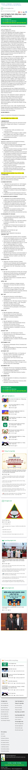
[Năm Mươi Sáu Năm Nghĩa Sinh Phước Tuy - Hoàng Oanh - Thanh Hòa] (5, 425)
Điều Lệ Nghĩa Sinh (4, 714)
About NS (2, 734)
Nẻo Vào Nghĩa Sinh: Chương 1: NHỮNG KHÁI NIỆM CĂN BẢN (14, 527)
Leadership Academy (5, 746)
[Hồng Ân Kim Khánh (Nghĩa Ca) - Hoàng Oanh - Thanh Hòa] (5, 444)
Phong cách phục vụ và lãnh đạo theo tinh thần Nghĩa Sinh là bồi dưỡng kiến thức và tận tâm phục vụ (14, 577)
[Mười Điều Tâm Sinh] (5, 670)
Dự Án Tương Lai (18, 719)
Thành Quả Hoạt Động (19, 717)
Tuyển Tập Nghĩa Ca (9, 396)
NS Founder (3, 736)
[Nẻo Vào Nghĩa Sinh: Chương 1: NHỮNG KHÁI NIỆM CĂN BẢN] (5, 687)
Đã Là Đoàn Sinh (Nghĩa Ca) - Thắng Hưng (17, 399)
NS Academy (4, 731)
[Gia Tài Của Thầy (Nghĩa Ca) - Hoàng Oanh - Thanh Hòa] (5, 406)
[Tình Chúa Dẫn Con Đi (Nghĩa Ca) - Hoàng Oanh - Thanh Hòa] (5, 418)
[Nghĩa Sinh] (3, 757)
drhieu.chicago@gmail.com (17, 768)
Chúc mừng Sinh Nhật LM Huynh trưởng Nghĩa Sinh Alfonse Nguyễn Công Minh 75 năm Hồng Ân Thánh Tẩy (13, 581)
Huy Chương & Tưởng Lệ (5, 720)
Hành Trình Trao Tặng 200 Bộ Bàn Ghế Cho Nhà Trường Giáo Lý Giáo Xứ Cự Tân (13, 481)
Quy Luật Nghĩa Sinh (5, 716)
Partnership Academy (5, 751)
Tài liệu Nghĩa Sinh (9, 588)
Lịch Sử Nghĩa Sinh (8, 8)
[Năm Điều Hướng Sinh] (5, 682)
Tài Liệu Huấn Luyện (18, 727)
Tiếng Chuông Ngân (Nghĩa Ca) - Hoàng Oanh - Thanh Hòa (17, 437)
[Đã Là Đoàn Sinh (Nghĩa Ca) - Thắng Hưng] (5, 400)
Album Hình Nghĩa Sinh (19, 723)
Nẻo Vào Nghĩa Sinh (4, 705)
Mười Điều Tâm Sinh (7, 529)
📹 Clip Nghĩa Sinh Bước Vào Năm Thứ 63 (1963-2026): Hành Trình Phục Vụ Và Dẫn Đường (13, 574)
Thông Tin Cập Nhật (9, 451)
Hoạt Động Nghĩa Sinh (10, 540)
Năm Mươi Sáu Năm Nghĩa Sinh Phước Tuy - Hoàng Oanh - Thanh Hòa (17, 424)
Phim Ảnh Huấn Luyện (19, 730)
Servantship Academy (5, 749)
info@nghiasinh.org (7, 768)
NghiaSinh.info (13, 755)
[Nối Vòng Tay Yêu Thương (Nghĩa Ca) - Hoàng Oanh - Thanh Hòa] (5, 431)
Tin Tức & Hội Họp (18, 705)
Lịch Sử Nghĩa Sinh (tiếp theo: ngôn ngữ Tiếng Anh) (14, 22)
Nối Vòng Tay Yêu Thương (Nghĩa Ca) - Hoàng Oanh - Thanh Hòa (16, 430)
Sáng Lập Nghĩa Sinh (5, 718)
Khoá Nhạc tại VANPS (20, 712)
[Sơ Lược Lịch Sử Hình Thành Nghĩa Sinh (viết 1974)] (5, 675)
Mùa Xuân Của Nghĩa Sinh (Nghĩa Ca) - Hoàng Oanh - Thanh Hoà (17, 411)
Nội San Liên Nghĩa (18, 707)
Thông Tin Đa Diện (18, 709)
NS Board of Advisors (5, 738)
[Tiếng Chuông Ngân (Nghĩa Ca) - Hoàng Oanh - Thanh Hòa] (5, 437)
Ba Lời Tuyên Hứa (5, 520)
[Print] (23, 12)
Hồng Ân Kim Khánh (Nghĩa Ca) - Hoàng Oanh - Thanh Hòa (17, 443)
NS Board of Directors (5, 740)
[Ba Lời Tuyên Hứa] (14, 511)
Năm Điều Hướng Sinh (7, 531)
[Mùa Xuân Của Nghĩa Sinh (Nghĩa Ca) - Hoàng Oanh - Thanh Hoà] (5, 412)
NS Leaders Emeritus (5, 742)
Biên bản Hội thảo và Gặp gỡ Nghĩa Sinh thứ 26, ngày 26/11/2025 (13, 607)
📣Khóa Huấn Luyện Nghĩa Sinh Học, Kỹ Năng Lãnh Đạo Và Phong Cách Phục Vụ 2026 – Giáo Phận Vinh (13, 494)
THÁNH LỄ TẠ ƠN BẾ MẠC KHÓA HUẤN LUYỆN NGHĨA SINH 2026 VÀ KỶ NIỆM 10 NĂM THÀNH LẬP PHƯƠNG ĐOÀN (13, 477)
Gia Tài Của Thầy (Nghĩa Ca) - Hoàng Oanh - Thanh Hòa (16, 405)
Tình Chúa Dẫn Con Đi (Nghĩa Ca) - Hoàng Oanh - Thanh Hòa (17, 418)
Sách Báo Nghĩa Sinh (19, 725)
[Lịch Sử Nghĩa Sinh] (5, 664)
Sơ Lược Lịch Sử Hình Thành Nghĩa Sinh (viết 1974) (13, 534)
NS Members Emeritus (5, 744)
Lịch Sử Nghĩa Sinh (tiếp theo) (9, 21)
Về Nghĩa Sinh (8, 501)
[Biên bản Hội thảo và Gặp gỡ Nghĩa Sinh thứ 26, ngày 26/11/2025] (14, 598)
